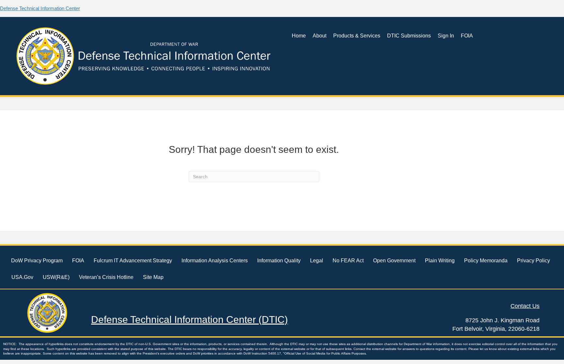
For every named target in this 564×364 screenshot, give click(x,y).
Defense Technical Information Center (40, 8)
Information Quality (279, 260)
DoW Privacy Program (37, 260)
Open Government (394, 260)
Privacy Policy (533, 260)
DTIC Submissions (409, 35)
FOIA (467, 35)
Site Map (153, 277)
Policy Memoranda (486, 260)
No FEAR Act (348, 260)
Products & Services (356, 35)
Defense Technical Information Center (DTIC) (189, 319)
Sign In (446, 35)
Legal (316, 260)
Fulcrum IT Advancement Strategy (133, 260)
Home (299, 35)
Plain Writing (440, 260)
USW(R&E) (56, 277)
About (319, 35)
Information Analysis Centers (214, 260)
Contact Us (525, 306)
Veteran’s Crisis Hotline (106, 277)
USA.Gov (22, 277)
